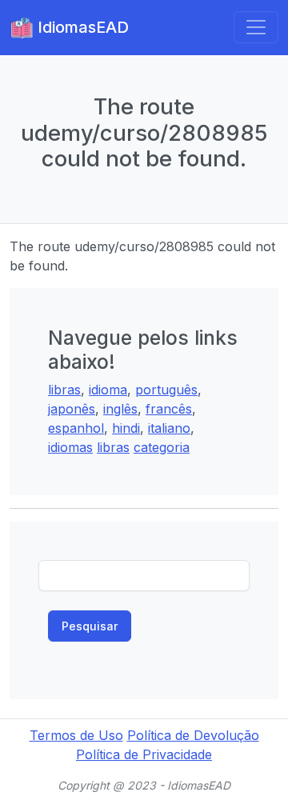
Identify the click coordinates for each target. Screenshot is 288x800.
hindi (126, 428)
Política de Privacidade (144, 754)
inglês (120, 409)
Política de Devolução (193, 735)
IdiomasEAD (81, 27)
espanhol (76, 428)
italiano (169, 428)
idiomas (70, 447)
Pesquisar (90, 626)
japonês (71, 409)
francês (169, 409)
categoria (162, 447)
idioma (108, 390)
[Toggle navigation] (256, 27)
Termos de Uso (76, 735)
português (166, 390)
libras (64, 390)
